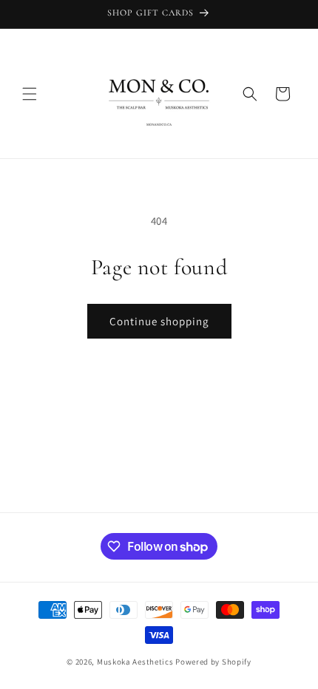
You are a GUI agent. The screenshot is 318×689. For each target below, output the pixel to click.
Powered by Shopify (213, 661)
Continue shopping (159, 321)
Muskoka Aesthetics (135, 661)
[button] (29, 94)
